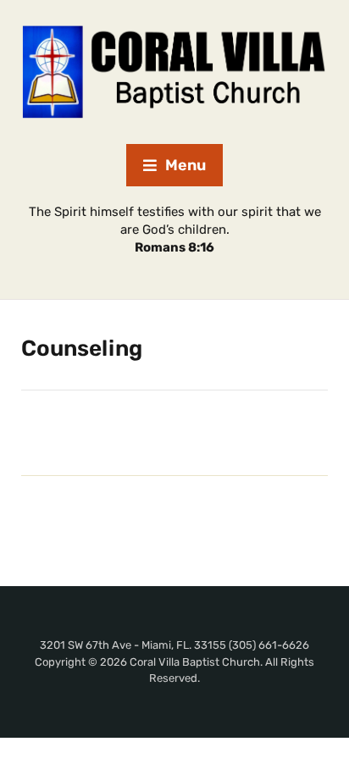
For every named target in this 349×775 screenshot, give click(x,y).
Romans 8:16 (174, 247)
